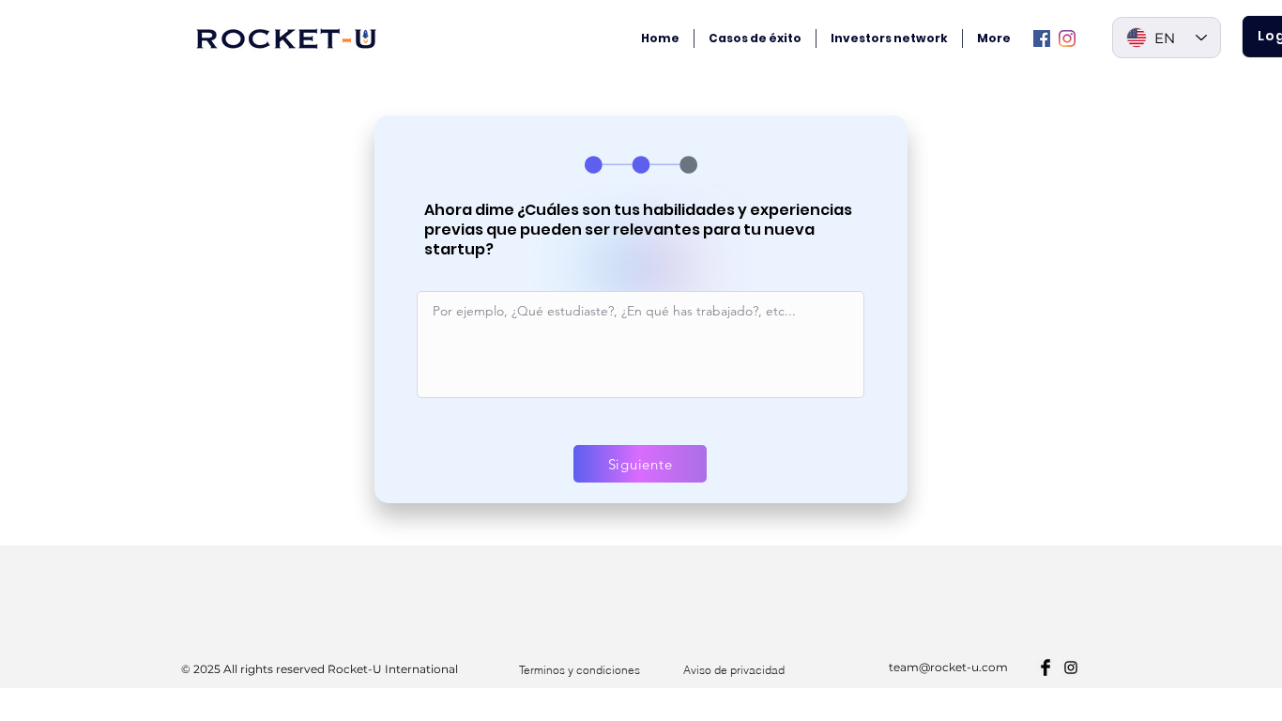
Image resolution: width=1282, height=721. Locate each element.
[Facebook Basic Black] (1045, 667)
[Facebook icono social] (1041, 38)
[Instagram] (1067, 38)
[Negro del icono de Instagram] (1070, 667)
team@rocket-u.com (948, 667)
